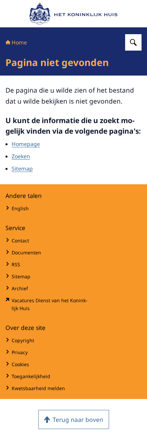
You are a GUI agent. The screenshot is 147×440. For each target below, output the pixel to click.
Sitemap (22, 168)
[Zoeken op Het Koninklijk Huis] (133, 42)
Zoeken (21, 156)
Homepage (26, 144)
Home (19, 42)
